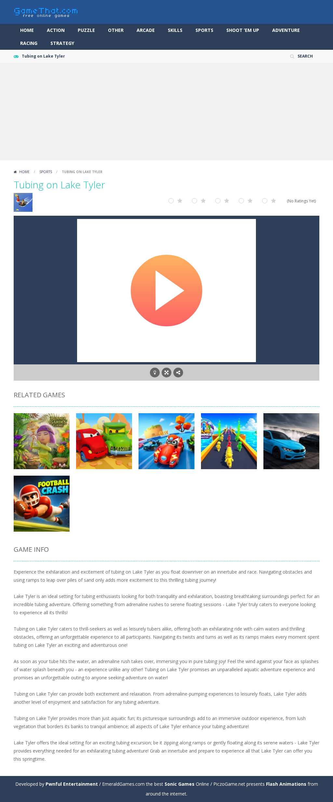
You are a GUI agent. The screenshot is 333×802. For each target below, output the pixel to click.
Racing (28, 43)
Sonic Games (179, 784)
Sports (204, 30)
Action (56, 30)
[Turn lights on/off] (155, 372)
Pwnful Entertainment (72, 784)
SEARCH (305, 56)
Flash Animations (286, 784)
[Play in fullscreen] (166, 372)
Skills (175, 30)
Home (27, 30)
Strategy (62, 43)
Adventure (286, 30)
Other (116, 30)
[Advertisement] (166, 111)
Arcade (146, 30)
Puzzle (86, 30)
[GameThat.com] (46, 11)
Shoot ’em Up (242, 30)
